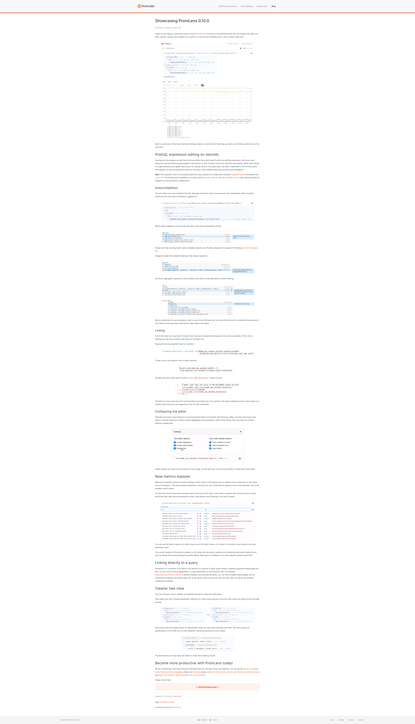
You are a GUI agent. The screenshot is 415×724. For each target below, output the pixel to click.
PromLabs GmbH (72, 720)
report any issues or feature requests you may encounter (182, 675)
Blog (274, 6)
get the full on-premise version (246, 672)
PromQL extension (210, 177)
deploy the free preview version (220, 672)
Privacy (351, 720)
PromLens (201, 34)
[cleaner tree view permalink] (154, 588)
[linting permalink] (154, 330)
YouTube (203, 720)
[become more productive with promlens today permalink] (154, 663)
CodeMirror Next (232, 177)
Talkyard (177, 707)
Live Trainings (247, 6)
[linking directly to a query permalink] (154, 563)
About (332, 720)
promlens (164, 702)
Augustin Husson (238, 174)
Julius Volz (177, 28)
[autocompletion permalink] (154, 188)
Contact (341, 720)
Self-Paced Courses (228, 6)
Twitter (214, 720)
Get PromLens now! (207, 687)
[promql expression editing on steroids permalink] (154, 154)
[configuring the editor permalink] (154, 411)
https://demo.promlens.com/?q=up (169, 575)
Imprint (360, 720)
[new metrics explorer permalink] (154, 476)
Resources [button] (261, 6)
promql (171, 702)
